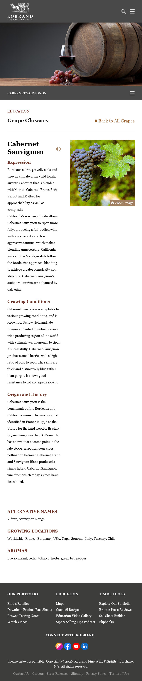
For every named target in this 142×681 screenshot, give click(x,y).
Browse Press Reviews (115, 610)
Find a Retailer (18, 603)
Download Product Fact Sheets (29, 610)
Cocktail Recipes (68, 610)
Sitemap (77, 673)
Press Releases (57, 673)
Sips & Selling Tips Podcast (75, 622)
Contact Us (21, 673)
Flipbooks (106, 622)
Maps (60, 603)
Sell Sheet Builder (112, 616)
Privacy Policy (96, 673)
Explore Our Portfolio (115, 603)
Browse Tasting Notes (23, 616)
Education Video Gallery (74, 616)
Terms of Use (119, 673)
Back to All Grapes (116, 120)
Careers (38, 673)
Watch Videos (17, 622)
